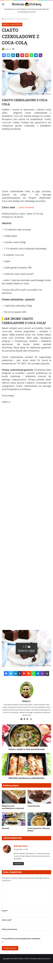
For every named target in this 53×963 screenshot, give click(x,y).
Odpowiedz (18, 863)
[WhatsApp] (31, 55)
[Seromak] (14, 819)
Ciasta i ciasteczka (22, 19)
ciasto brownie (26, 207)
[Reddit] (27, 55)
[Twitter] (8, 55)
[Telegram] (36, 55)
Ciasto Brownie (33, 806)
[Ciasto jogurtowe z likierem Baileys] (39, 819)
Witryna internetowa (9, 929)
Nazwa (5, 911)
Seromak (5, 828)
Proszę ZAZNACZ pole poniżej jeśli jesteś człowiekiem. (21, 938)
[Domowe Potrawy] (26, 4)
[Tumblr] (17, 55)
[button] (26, 648)
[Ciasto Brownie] (39, 796)
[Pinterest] (22, 55)
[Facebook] (4, 55)
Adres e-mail (7, 920)
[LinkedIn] (13, 55)
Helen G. (8, 49)
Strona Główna (9, 19)
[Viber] (40, 55)
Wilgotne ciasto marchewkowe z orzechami (13, 807)
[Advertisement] (26, 161)
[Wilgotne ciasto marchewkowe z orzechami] (14, 796)
